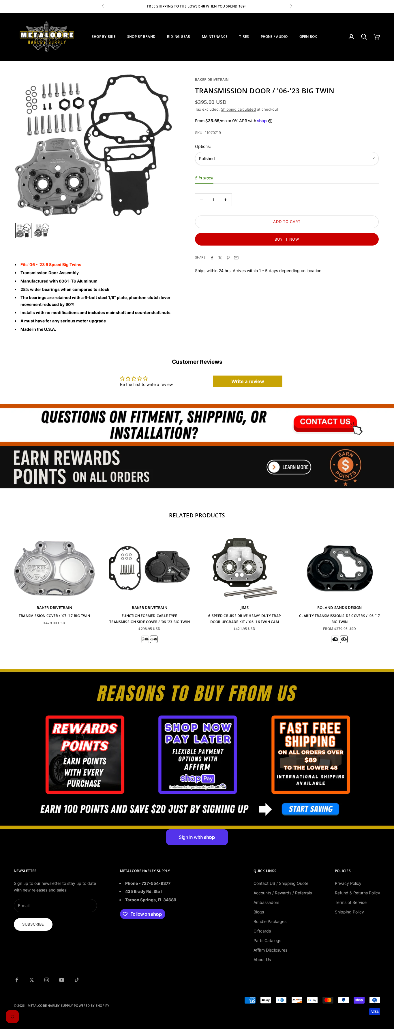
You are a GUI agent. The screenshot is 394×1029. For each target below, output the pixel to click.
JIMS (245, 607)
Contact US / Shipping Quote (281, 883)
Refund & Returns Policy (357, 892)
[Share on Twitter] (220, 257)
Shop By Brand (141, 36)
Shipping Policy (349, 911)
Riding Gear (178, 36)
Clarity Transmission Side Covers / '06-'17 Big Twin (339, 618)
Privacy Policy (348, 883)
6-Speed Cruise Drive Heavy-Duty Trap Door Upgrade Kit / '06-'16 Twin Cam (244, 618)
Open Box (308, 36)
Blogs (259, 911)
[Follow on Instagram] (47, 980)
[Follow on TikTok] (77, 980)
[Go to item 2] (42, 230)
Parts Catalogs (267, 940)
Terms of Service (351, 902)
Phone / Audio (274, 36)
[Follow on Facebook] (17, 980)
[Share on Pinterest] (228, 257)
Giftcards (262, 930)
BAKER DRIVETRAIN (212, 79)
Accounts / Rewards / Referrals (283, 892)
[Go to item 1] (23, 230)
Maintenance (215, 36)
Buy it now (287, 239)
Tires (244, 36)
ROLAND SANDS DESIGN (339, 607)
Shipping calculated (238, 109)
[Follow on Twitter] (32, 980)
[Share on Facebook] (212, 257)
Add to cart (286, 222)
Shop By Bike (104, 36)
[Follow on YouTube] (62, 980)
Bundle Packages (270, 921)
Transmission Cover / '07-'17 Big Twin (54, 615)
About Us (262, 959)
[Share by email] (236, 257)
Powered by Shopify (91, 1005)
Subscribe (33, 924)
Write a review (247, 381)
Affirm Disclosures (270, 950)
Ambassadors (266, 902)
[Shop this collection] (197, 425)
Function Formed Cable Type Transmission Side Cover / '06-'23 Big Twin (149, 618)
